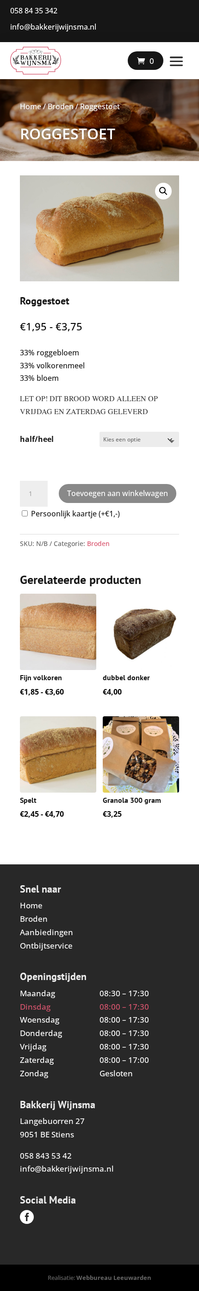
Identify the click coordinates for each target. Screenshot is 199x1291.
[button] (163, 191)
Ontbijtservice (46, 945)
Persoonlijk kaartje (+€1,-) (75, 514)
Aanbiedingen (46, 932)
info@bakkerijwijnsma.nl (67, 1168)
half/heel (37, 439)
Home (30, 106)
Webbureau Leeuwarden (113, 1277)
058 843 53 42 (46, 1155)
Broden (61, 106)
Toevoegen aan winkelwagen (117, 493)
